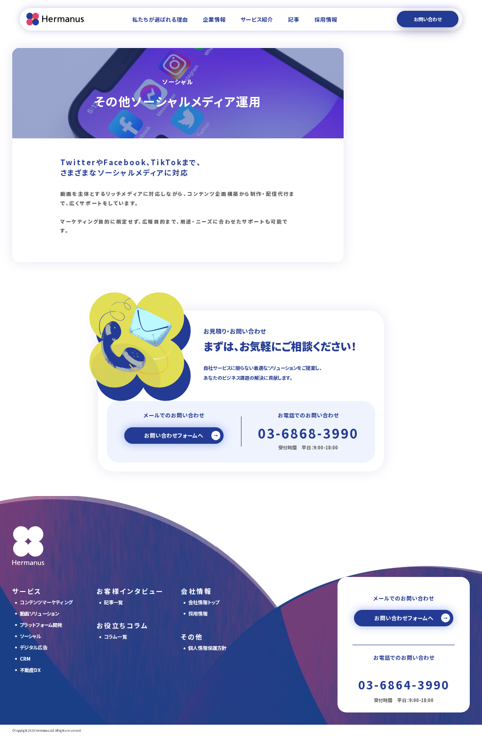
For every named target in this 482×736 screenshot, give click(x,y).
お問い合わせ (428, 19)
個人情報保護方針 (207, 647)
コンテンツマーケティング (46, 602)
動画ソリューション (39, 613)
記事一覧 (113, 602)
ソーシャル (30, 636)
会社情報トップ (203, 602)
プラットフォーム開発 (41, 624)
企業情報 (214, 19)
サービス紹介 (257, 19)
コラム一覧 (115, 636)
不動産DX (30, 669)
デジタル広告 (34, 647)
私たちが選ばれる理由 (160, 19)
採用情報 (325, 19)
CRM (25, 658)
